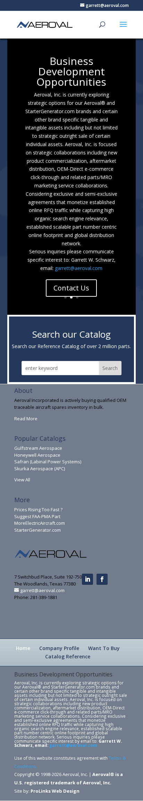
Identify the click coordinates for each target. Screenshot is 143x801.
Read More (25, 418)
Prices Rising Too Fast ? (38, 509)
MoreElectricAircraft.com (39, 523)
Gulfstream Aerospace (38, 448)
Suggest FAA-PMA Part (37, 516)
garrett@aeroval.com (78, 268)
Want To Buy (104, 648)
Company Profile (59, 648)
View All (22, 480)
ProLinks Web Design (55, 791)
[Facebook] (102, 579)
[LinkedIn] (87, 579)
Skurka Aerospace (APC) (39, 468)
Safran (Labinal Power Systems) (47, 461)
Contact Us (71, 288)
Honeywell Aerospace (37, 455)
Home (23, 648)
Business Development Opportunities (71, 71)
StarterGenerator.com (37, 530)
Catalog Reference (67, 656)
